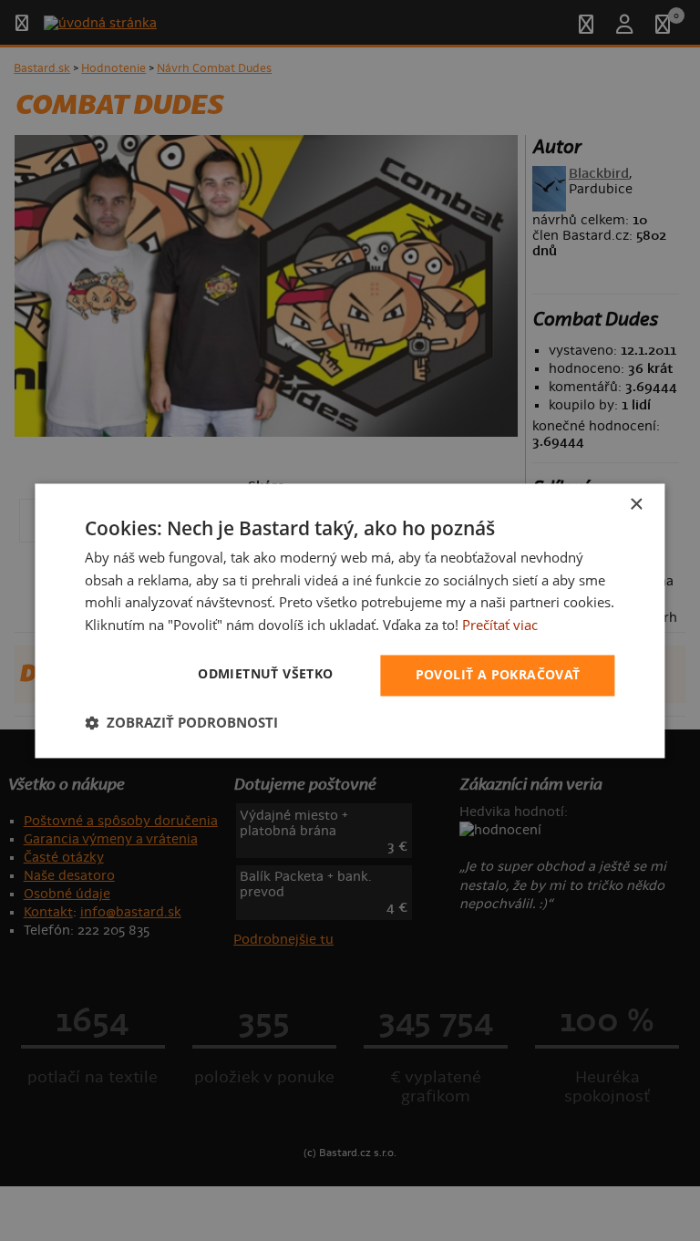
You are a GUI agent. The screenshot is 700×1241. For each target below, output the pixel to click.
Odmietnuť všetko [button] (265, 673)
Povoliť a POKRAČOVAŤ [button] (498, 674)
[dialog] (349, 620)
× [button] (636, 505)
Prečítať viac (500, 625)
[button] (181, 722)
